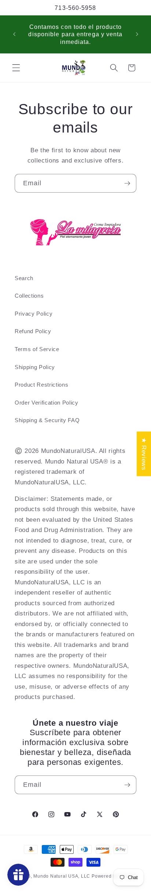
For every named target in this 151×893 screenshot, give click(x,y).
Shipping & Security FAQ (47, 420)
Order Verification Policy (46, 402)
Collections (29, 296)
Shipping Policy (35, 367)
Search (24, 278)
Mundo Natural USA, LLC (62, 876)
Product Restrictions (41, 385)
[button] (16, 68)
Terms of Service (37, 349)
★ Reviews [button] (144, 453)
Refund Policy (33, 331)
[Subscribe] (127, 183)
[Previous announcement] (14, 34)
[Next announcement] (137, 34)
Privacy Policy (33, 313)
